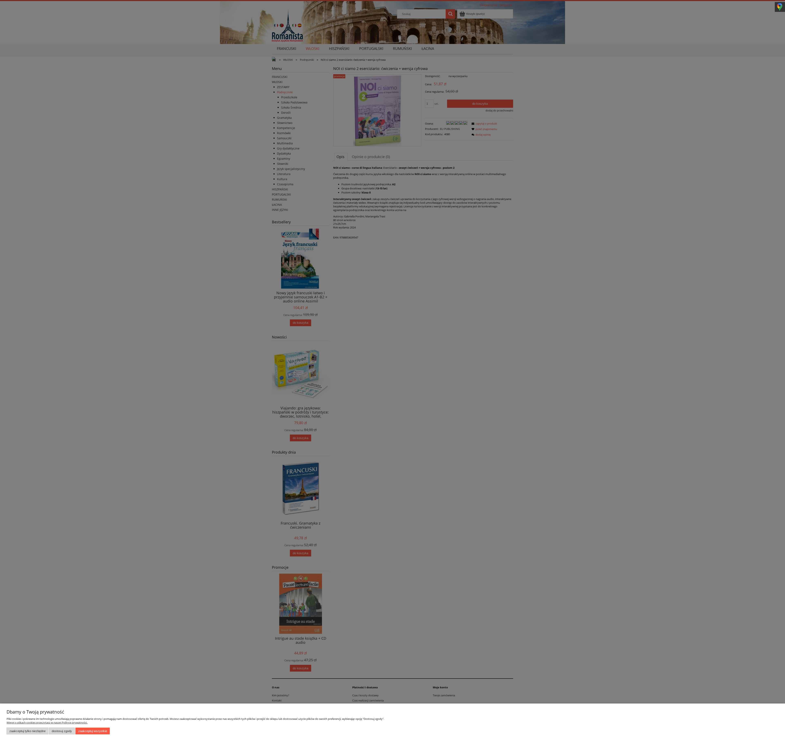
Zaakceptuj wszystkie (92, 731)
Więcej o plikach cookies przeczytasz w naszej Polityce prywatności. (47, 722)
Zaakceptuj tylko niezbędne (27, 731)
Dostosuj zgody (62, 731)
